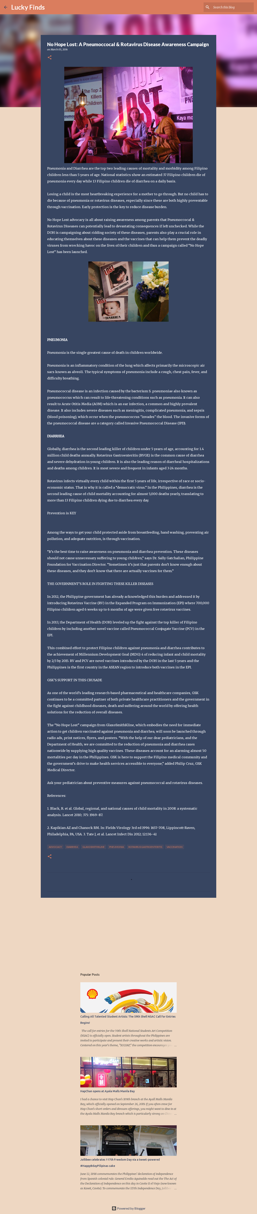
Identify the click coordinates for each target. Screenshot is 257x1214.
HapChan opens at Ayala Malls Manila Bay (107, 1091)
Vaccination (175, 846)
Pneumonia (116, 846)
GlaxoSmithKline (94, 846)
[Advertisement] (128, 932)
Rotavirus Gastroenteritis (145, 846)
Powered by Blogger (131, 1208)
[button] (49, 57)
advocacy (55, 846)
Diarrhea (72, 846)
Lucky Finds (28, 7)
